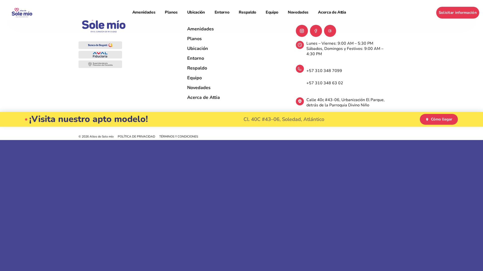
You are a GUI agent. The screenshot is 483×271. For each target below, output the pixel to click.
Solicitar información (458, 12)
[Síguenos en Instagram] (302, 31)
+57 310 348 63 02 (324, 83)
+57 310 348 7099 (324, 71)
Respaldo (247, 12)
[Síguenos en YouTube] (330, 31)
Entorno (222, 12)
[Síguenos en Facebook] (316, 31)
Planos (171, 12)
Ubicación (196, 12)
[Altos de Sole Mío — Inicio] (22, 13)
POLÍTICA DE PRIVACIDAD (136, 136)
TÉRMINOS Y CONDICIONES (178, 136)
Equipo (272, 12)
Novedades (298, 12)
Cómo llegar (441, 119)
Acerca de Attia (332, 12)
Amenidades (143, 12)
